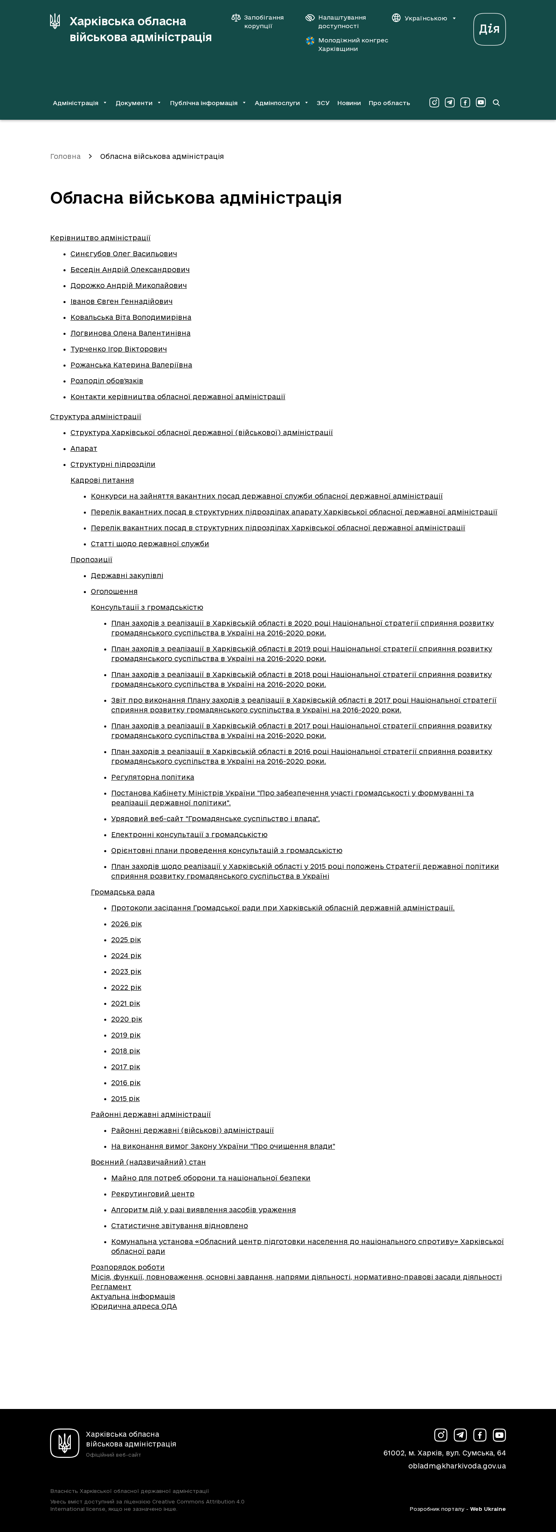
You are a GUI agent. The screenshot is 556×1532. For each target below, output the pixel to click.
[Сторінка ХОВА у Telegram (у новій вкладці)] (450, 103)
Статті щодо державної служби (150, 543)
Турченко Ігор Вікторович (118, 349)
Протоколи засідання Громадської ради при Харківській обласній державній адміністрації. (283, 908)
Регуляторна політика (152, 777)
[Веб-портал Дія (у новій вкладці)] (489, 27)
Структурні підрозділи (112, 464)
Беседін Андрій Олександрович (130, 269)
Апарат (83, 448)
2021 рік (125, 1003)
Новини (349, 102)
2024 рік (126, 955)
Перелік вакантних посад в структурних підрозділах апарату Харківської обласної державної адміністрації (294, 512)
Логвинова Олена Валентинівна (130, 333)
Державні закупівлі (127, 575)
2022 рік (126, 987)
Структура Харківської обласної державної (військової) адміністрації (201, 432)
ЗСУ (323, 102)
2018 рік (125, 1051)
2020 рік (126, 1019)
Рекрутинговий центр (153, 1194)
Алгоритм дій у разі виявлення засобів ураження (203, 1209)
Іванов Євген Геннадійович (121, 301)
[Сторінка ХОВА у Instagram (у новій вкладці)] (434, 103)
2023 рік (126, 971)
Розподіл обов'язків (106, 381)
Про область (389, 102)
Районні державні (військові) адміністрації (192, 1130)
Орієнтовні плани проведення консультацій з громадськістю (226, 850)
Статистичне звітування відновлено (179, 1225)
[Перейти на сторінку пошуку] (496, 103)
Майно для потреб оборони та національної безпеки (211, 1178)
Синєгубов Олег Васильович (123, 253)
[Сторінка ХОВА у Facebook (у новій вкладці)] (465, 103)
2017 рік (125, 1066)
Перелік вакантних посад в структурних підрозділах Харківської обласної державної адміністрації (278, 528)
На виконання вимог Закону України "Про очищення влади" (223, 1146)
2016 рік (125, 1082)
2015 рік (125, 1098)
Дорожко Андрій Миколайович (128, 285)
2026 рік (126, 924)
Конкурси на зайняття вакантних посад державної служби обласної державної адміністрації (267, 496)
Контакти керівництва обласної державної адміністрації (177, 396)
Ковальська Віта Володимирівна (130, 317)
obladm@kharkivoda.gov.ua (457, 1466)
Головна (65, 156)
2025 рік (126, 939)
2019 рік (125, 1035)
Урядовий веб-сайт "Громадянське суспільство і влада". (215, 818)
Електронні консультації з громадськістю (189, 834)
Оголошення (114, 591)
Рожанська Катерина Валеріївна (131, 365)
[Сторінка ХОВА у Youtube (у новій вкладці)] (481, 103)
